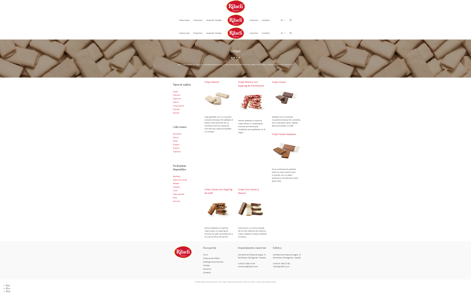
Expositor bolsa (180, 180)
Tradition (177, 151)
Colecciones (184, 20)
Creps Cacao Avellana (284, 134)
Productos (198, 20)
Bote (175, 197)
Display (176, 187)
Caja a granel (178, 194)
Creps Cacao (279, 82)
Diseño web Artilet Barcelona (266, 282)
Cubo (175, 190)
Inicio (205, 255)
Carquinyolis (178, 106)
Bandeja (176, 176)
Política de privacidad (234, 282)
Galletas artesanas (206, 282)
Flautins (176, 95)
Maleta (176, 183)
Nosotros (254, 20)
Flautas (176, 109)
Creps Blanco (211, 82)
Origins (176, 144)
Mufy (175, 141)
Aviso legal (222, 282)
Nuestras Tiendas (214, 20)
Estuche (176, 201)
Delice (175, 102)
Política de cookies (249, 282)
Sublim (176, 148)
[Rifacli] (235, 7)
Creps (175, 91)
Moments (177, 134)
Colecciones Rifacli (211, 258)
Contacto (266, 20)
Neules (176, 113)
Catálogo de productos (213, 262)
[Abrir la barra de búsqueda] (291, 20)
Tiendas (206, 265)
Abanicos (177, 98)
